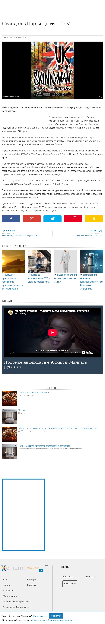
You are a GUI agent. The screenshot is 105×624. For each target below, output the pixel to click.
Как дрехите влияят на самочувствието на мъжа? (65, 278)
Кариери (31, 579)
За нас (5, 579)
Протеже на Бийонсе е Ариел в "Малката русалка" (45, 364)
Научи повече (39, 615)
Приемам (55, 615)
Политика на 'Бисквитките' (15, 607)
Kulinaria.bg (89, 576)
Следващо (96, 231)
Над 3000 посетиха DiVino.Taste (90, 235)
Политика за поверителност (60, 620)
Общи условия (38, 620)
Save (74, 217)
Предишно (8, 231)
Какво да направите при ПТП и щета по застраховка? (39, 278)
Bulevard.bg (68, 576)
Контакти (31, 585)
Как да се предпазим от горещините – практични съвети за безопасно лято (12, 281)
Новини (6, 585)
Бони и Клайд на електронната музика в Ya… (21, 235)
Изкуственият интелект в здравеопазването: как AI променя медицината (91, 281)
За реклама (8, 590)
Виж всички (70, 583)
